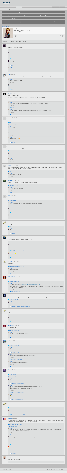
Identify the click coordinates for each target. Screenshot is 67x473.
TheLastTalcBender (11, 294)
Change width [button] (10, 469)
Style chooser (5, 469)
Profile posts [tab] (5, 41)
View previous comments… (12, 124)
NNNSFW (9, 45)
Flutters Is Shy (10, 221)
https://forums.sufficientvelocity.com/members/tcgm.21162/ (31, 284)
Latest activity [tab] (11, 41)
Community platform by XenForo (30, 471)
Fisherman (10, 117)
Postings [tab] (16, 41)
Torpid (9, 74)
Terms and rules (52, 469)
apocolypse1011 (11, 180)
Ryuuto (9, 195)
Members (19, 7)
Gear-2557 (10, 237)
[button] (7, 7)
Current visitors (4, 9)
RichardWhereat (11, 325)
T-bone (9, 145)
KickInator (10, 418)
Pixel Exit (43, 471)
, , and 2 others (19, 273)
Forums (4, 7)
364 (15, 36)
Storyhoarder (10, 165)
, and (14, 185)
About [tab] (20, 41)
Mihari (11, 354)
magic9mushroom (11, 276)
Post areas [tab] (24, 41)
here (41, 12)
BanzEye (9, 93)
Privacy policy (58, 469)
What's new (11, 7)
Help (62, 469)
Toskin (9, 340)
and (16, 266)
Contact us (48, 469)
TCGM (11, 67)
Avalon (29, 30)
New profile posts (10, 9)
